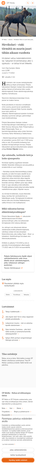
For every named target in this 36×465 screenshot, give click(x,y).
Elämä (8, 294)
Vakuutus (26, 294)
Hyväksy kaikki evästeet (18, 460)
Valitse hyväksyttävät (18, 455)
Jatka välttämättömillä (18, 450)
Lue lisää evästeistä (8, 444)
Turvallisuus (16, 294)
